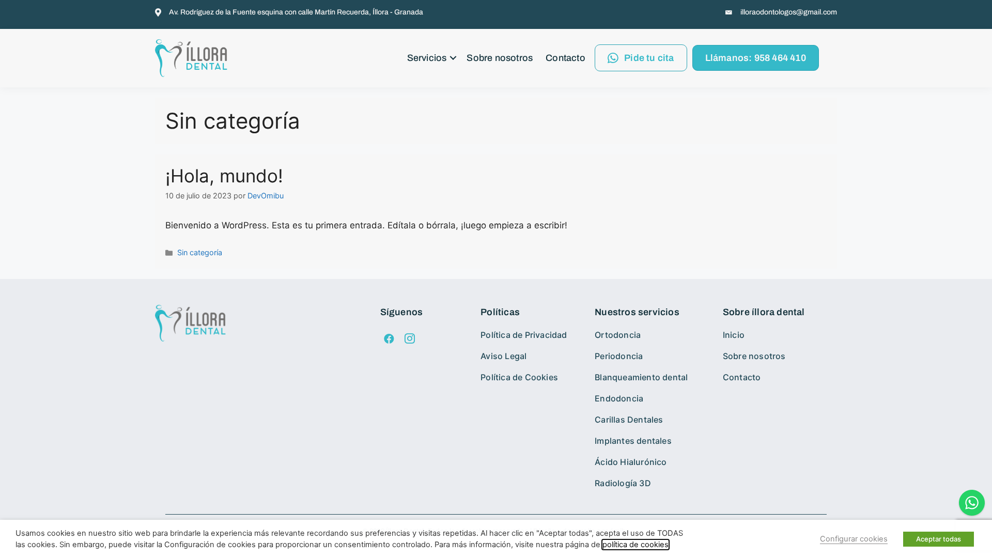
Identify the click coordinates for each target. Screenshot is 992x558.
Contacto (565, 58)
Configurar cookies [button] (854, 539)
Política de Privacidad (524, 335)
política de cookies (635, 544)
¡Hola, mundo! (224, 176)
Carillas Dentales (629, 419)
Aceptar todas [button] (938, 539)
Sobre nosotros (500, 58)
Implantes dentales (633, 441)
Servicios (427, 58)
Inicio (734, 335)
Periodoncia (619, 356)
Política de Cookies (519, 377)
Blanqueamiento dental (641, 377)
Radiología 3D (623, 483)
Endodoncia (619, 398)
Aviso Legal (503, 356)
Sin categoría (199, 252)
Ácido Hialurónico (631, 462)
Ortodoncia (618, 335)
